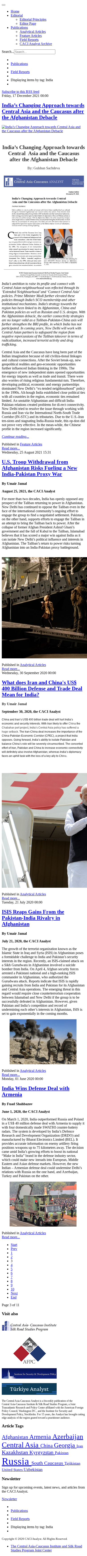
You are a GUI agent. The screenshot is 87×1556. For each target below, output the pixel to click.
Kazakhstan (15, 1452)
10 (12, 1289)
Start (14, 1245)
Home (15, 11)
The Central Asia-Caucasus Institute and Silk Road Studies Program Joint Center (46, 1548)
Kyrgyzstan (42, 1452)
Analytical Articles (33, 32)
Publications (19, 27)
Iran (80, 1446)
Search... (8, 52)
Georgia (65, 1445)
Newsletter (9, 1499)
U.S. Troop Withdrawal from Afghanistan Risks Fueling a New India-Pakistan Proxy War (39, 468)
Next (14, 1293)
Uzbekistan (33, 1469)
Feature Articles (31, 36)
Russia (16, 1461)
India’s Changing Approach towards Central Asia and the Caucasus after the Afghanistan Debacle (43, 111)
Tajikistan (72, 1463)
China (47, 1446)
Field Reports (29, 40)
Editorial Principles (33, 19)
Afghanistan (15, 1437)
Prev (14, 1249)
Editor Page (28, 23)
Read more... (11, 448)
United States (13, 1470)
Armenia (40, 1436)
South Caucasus (47, 1463)
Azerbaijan (67, 1436)
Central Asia (21, 1445)
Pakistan (61, 1453)
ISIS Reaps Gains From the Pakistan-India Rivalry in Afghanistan (33, 918)
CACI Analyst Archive (36, 44)
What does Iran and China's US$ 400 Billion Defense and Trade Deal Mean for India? (42, 689)
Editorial (17, 15)
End (14, 1297)
